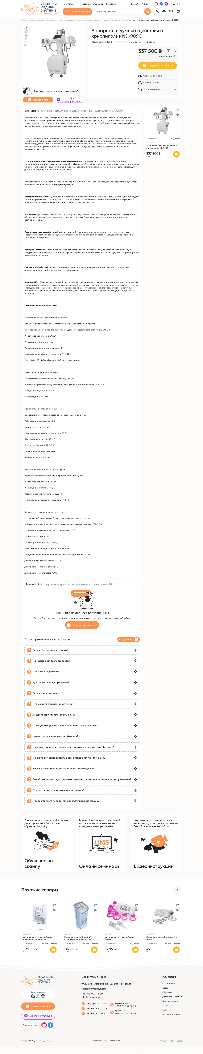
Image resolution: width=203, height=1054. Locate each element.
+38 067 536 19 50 (125, 1013)
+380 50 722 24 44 (96, 1003)
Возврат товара (170, 1001)
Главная (24, 20)
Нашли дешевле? (166, 56)
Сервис (166, 987)
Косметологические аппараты (88, 20)
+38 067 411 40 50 (138, 3)
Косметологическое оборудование (60, 20)
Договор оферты (100, 1041)
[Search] (147, 11)
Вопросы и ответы (171, 1014)
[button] (147, 120)
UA (174, 3)
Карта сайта (115, 1041)
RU (178, 3)
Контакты (167, 1005)
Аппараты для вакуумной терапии (117, 20)
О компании (168, 983)
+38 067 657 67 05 (125, 1006)
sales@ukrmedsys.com (93, 988)
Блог (164, 1010)
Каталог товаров (37, 20)
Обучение (167, 992)
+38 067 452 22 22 (96, 1008)
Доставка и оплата (172, 996)
